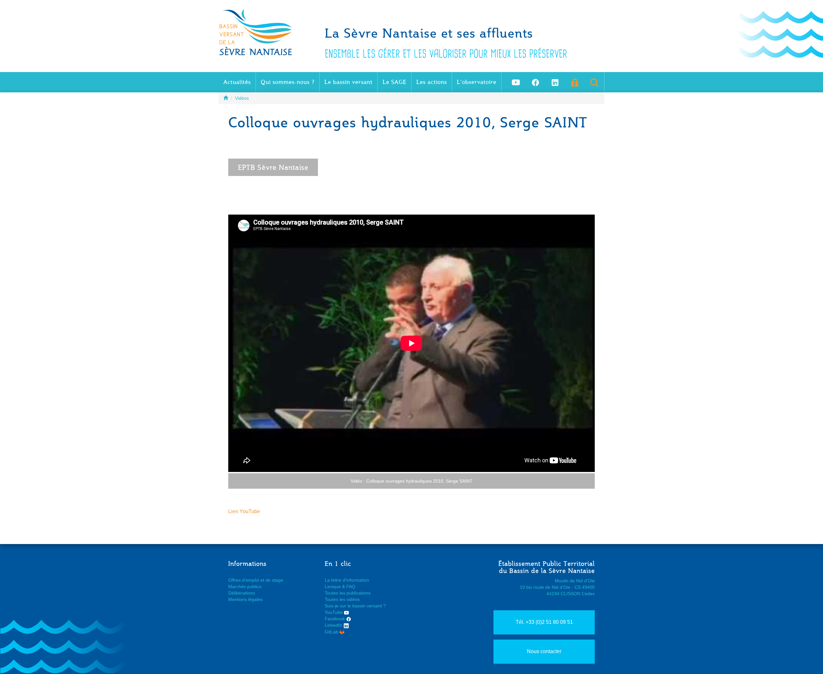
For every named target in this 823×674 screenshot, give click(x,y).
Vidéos (242, 98)
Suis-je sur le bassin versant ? (355, 605)
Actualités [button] (237, 82)
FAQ (350, 586)
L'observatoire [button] (476, 82)
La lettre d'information (347, 580)
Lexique (333, 586)
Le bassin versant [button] (348, 82)
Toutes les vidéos (342, 599)
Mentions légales (245, 599)
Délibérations (241, 593)
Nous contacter (544, 651)
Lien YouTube (244, 511)
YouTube (334, 612)
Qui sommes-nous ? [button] (287, 82)
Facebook (335, 618)
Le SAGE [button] (394, 82)
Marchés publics (244, 586)
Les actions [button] (431, 82)
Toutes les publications (348, 593)
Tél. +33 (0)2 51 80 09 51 (544, 622)
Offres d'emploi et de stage (255, 580)
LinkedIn (334, 625)
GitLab (332, 631)
